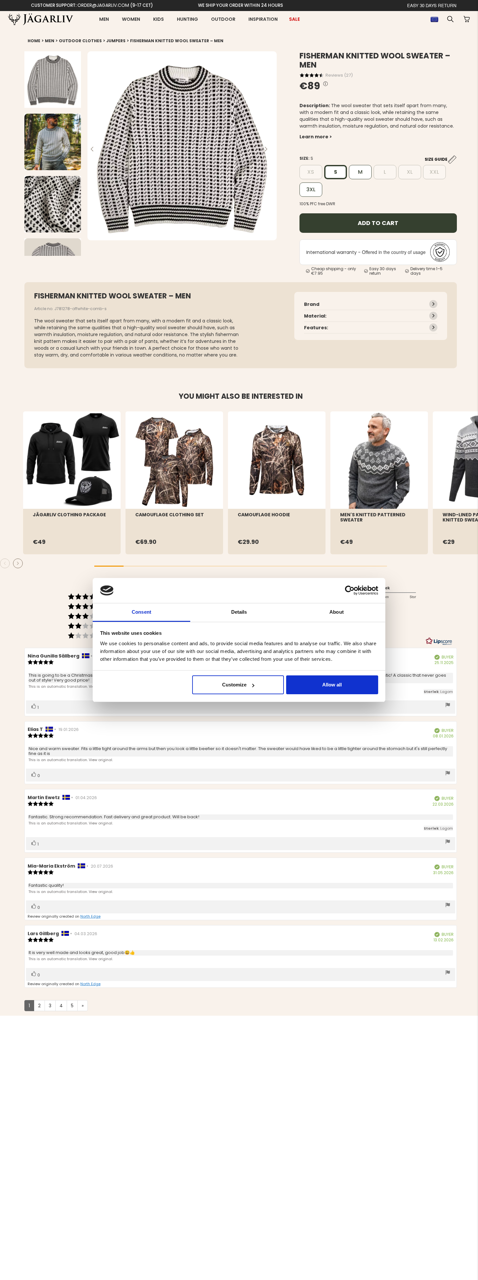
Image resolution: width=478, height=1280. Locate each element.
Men (104, 19)
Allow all (332, 684)
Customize (234, 684)
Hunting (187, 19)
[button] (450, 19)
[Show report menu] (447, 705)
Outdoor (223, 19)
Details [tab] (239, 612)
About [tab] (336, 612)
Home (34, 41)
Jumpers (116, 41)
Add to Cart (378, 223)
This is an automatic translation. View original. (70, 686)
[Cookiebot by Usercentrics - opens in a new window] (349, 590)
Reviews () (339, 75)
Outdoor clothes (80, 41)
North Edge (90, 916)
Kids (158, 19)
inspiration (263, 19)
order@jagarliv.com (103, 5)
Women (131, 19)
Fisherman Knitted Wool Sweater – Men (176, 41)
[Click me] (325, 84)
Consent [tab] (141, 612)
